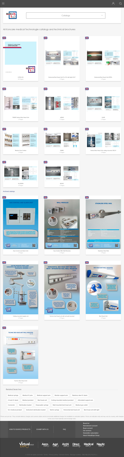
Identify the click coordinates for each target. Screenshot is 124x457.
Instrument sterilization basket (36, 410)
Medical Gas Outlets (20, 150)
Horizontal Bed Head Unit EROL (103, 77)
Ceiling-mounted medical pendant (62, 400)
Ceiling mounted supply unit (20, 316)
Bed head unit (42, 400)
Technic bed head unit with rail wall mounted (62, 316)
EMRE (62, 150)
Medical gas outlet (82, 405)
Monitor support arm (61, 395)
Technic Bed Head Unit (20, 380)
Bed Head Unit (103, 316)
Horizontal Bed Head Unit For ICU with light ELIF (61, 77)
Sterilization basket (25, 405)
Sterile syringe (54, 410)
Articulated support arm (85, 400)
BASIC (62, 183)
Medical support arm (43, 395)
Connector (11, 405)
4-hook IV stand (13, 400)
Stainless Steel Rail (103, 251)
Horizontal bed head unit (71, 410)
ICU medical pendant (15, 410)
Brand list (86, 423)
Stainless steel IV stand (79, 395)
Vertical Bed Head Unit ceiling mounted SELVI (103, 150)
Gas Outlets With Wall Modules (62, 251)
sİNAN (62, 117)
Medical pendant (27, 400)
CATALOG (20, 77)
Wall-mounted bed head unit (62, 405)
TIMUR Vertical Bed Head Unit (20, 117)
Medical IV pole (28, 395)
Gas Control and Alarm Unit (20, 251)
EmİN (103, 117)
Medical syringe (13, 395)
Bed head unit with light (91, 410)
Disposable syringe (42, 405)
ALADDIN (20, 183)
